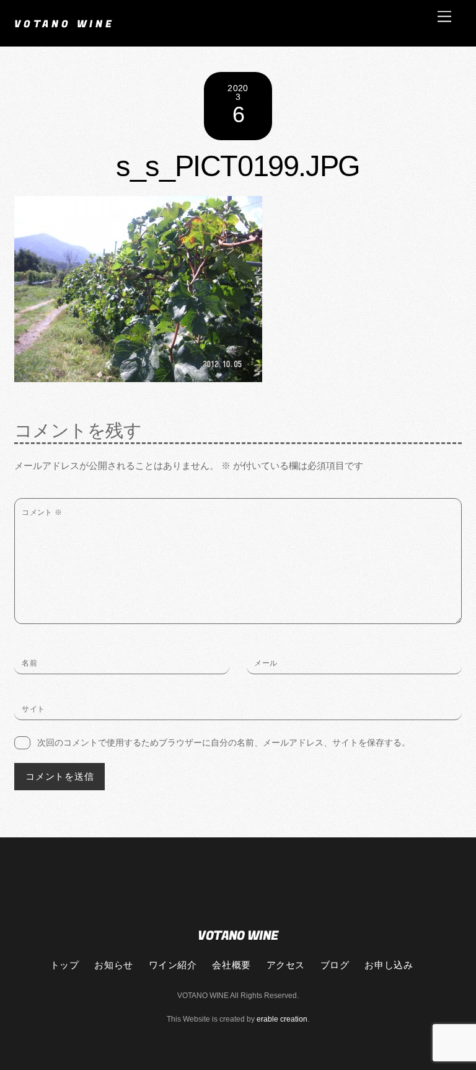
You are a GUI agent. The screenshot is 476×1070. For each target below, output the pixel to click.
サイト (33, 709)
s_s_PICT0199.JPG (238, 166)
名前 (29, 663)
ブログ (335, 964)
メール (265, 663)
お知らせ (113, 964)
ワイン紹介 (173, 964)
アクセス (286, 964)
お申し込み (388, 964)
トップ (64, 964)
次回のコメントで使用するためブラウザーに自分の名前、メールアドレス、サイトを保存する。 (223, 742)
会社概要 (231, 964)
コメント (42, 512)
